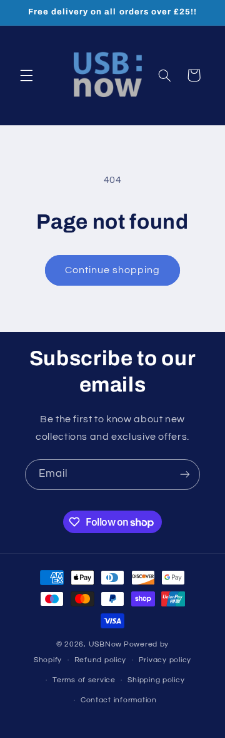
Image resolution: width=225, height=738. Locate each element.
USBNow (105, 644)
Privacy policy (165, 660)
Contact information (119, 700)
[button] (26, 75)
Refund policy (100, 660)
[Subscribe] (185, 474)
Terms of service (84, 680)
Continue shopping (113, 270)
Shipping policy (156, 680)
